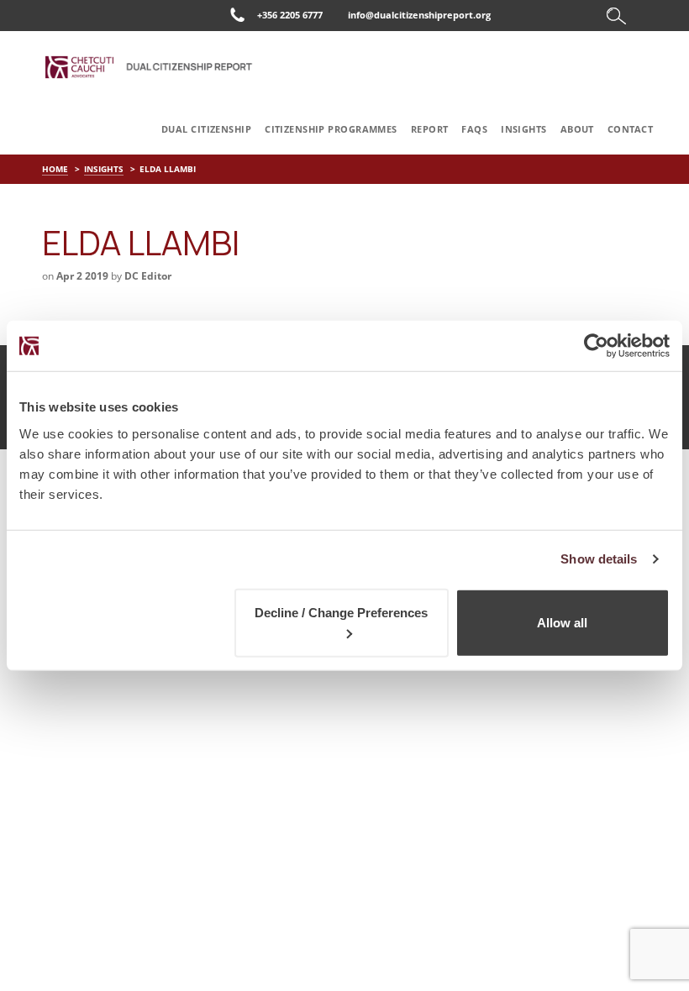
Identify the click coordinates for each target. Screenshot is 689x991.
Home (55, 169)
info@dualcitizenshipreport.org (419, 14)
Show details (598, 559)
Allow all (562, 622)
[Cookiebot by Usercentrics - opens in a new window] (596, 346)
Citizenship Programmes (331, 129)
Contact (630, 129)
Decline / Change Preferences (341, 612)
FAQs (474, 129)
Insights (524, 129)
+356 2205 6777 (290, 14)
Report (430, 129)
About (577, 129)
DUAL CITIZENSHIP (206, 129)
